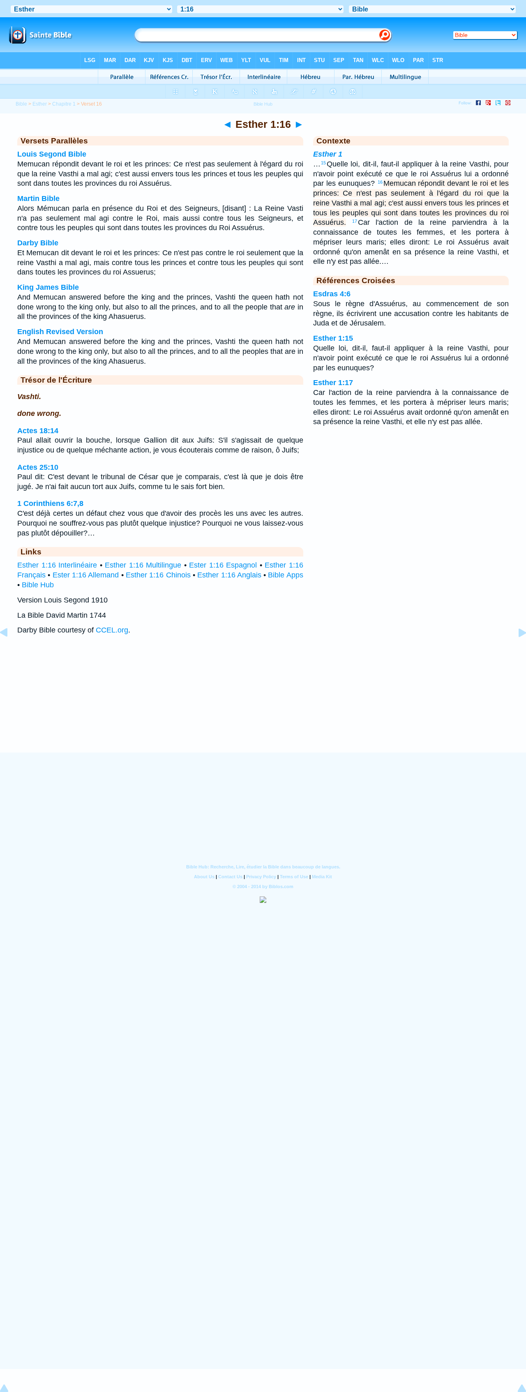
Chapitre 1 (64, 104)
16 (380, 182)
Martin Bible (38, 198)
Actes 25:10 (37, 467)
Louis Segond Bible (51, 154)
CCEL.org (112, 630)
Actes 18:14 (37, 431)
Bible (21, 104)
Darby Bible (37, 243)
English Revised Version (60, 332)
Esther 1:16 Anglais (229, 575)
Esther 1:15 (333, 338)
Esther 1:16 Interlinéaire (57, 565)
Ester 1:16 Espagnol (223, 565)
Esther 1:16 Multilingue (143, 565)
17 (354, 221)
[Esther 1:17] (515, 651)
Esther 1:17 (333, 383)
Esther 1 (327, 154)
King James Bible (48, 287)
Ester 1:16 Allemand (86, 575)
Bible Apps (285, 575)
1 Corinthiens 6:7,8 (50, 503)
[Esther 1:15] (10, 651)
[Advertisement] (263, 702)
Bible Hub (38, 585)
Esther (39, 104)
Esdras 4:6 (332, 294)
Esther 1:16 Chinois (158, 575)
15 (323, 162)
